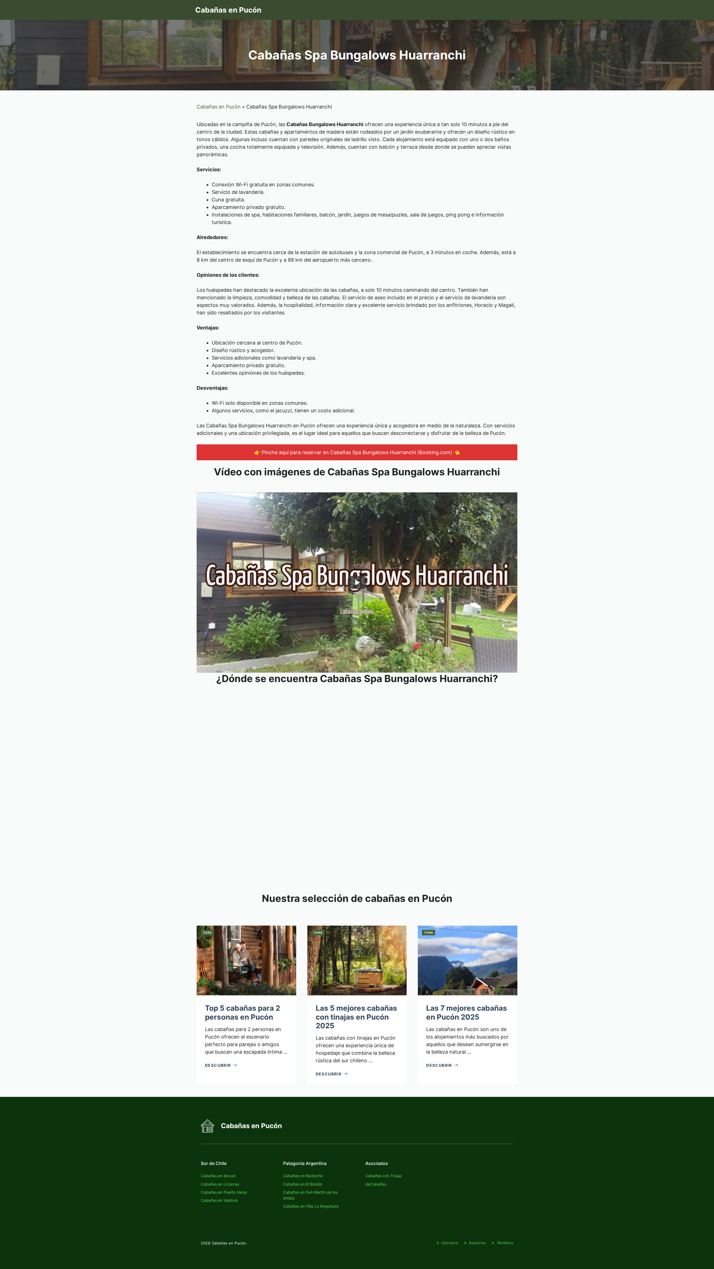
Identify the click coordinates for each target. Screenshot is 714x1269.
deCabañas (375, 1184)
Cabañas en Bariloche (303, 1175)
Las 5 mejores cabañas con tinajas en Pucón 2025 (356, 1017)
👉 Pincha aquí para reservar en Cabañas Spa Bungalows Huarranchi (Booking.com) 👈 (357, 452)
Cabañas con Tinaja (383, 1175)
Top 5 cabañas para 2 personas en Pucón (242, 1012)
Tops (207, 932)
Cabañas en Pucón (228, 10)
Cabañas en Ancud (218, 1175)
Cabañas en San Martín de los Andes (310, 1195)
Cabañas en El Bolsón (302, 1184)
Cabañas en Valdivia (219, 1200)
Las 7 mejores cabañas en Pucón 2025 (466, 1012)
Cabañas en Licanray (220, 1184)
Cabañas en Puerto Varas (224, 1192)
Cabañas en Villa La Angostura (311, 1206)
